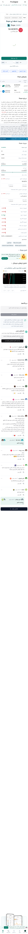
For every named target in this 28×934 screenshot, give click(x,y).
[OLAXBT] (12, 375)
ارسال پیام (14, 314)
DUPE (3, 62)
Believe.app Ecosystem (20, 245)
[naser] (26, 489)
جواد (23, 386)
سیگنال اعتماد (21, 416)
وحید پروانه (21, 450)
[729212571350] (26, 360)
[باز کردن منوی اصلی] (25, 2)
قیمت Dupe (24, 147)
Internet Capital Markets (7, 245)
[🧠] (26, 465)
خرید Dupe (13, 58)
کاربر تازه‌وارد (21, 347)
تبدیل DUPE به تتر (14, 66)
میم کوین (9, 243)
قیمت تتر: (19, 5)
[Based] (10, 478)
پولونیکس (7, 85)
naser (22, 490)
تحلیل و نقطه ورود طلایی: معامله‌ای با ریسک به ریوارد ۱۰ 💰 (14, 268)
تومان (17, 62)
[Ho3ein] (26, 399)
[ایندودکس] (3, 91)
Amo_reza (21, 375)
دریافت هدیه (4, 258)
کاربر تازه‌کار (18, 500)
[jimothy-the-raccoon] (7, 499)
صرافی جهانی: (7, 5)
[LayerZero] (10, 416)
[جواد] (26, 386)
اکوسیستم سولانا (17, 243)
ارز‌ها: (26, 5)
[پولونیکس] (3, 86)
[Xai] (11, 450)
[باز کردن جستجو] (3, 2)
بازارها (20, 17)
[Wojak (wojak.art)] (10, 360)
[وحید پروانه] (26, 450)
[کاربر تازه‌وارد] (26, 347)
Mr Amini (18, 440)
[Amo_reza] (26, 375)
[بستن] (2, 927)
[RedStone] (10, 347)
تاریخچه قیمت (15, 17)
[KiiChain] (15, 465)
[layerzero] (8, 440)
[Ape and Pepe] (15, 386)
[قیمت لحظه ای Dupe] (8, 25)
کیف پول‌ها (7, 17)
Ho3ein (22, 399)
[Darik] (14, 490)
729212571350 (20, 360)
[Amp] (13, 399)
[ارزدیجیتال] (14, 2)
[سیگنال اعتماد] (26, 416)
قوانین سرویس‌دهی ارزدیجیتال (18, 136)
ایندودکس (7, 90)
